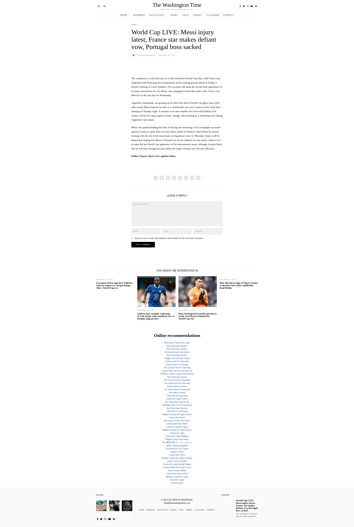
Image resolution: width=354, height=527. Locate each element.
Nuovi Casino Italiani (177, 470)
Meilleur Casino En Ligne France (177, 414)
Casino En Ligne (177, 433)
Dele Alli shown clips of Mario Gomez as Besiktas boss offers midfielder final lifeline (239, 285)
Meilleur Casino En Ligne (177, 476)
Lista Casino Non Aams (177, 423)
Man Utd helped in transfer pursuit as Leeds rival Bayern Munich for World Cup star (197, 316)
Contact (228, 15)
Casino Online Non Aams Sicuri (177, 467)
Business (139, 15)
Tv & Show (212, 15)
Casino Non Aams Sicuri (177, 473)
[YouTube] (252, 6)
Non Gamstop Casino (177, 377)
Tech (186, 15)
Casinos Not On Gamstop (177, 361)
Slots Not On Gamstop (177, 411)
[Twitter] (244, 6)
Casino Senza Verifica (177, 461)
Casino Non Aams (177, 417)
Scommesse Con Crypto (177, 448)
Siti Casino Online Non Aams (177, 420)
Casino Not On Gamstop (177, 364)
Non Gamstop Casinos (177, 346)
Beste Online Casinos (177, 386)
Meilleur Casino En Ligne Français (177, 458)
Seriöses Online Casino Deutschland (177, 374)
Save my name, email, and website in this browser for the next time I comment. (169, 238)
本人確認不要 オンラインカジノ (177, 442)
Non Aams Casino (177, 392)
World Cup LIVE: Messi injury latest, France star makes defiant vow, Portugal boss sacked (247, 505)
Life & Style (156, 15)
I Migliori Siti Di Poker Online (177, 358)
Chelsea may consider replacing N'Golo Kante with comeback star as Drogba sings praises (156, 316)
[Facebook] (240, 6)
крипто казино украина (177, 445)
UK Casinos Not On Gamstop (177, 367)
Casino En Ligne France (177, 399)
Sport (174, 15)
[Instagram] (247, 6)
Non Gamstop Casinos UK (177, 402)
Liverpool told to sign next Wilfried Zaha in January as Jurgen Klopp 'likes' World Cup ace (114, 285)
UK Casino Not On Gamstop (177, 380)
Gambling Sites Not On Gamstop (177, 405)
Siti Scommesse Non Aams (177, 352)
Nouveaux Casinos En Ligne (177, 342)
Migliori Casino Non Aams (177, 439)
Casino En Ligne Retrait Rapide (177, 464)
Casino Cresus (177, 452)
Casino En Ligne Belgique (177, 436)
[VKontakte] (256, 6)
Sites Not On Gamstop (177, 395)
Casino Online (177, 483)
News (123, 15)
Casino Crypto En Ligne (177, 427)
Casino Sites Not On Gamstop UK (177, 371)
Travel (197, 15)
